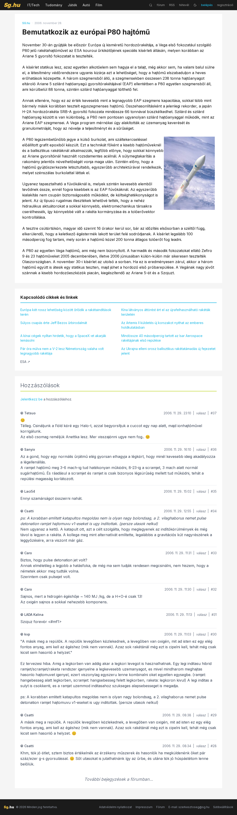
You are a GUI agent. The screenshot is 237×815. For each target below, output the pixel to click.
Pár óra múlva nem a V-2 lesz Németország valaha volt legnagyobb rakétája (62, 351)
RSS (172, 5)
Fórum (160, 807)
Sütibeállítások (223, 807)
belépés (207, 5)
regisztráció (225, 5)
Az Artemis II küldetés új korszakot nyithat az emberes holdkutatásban (162, 325)
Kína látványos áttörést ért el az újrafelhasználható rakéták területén (165, 312)
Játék (72, 5)
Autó (86, 5)
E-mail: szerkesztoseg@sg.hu (188, 807)
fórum (161, 5)
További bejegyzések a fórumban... (118, 779)
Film (99, 5)
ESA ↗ (25, 362)
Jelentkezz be (31, 399)
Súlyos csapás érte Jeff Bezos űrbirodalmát (53, 323)
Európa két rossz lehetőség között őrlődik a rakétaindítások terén (65, 312)
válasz (201, 413)
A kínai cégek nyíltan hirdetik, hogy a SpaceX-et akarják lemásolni (63, 338)
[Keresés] (150, 5)
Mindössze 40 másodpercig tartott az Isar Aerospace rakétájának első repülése (162, 338)
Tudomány (53, 5)
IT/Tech (33, 5)
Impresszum (144, 807)
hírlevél (184, 5)
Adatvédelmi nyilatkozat (115, 807)
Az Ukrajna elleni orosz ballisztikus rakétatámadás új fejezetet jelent (168, 351)
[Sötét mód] (195, 5)
